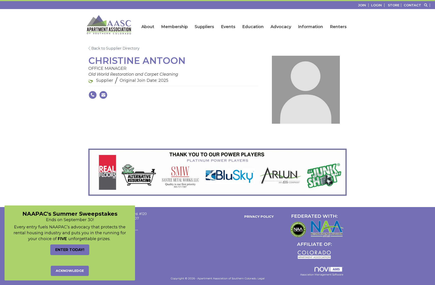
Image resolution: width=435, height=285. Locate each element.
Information (310, 26)
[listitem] (364, 5)
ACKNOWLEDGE (70, 271)
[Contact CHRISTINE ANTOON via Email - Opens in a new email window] (103, 95)
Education (253, 26)
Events (228, 26)
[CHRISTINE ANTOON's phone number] (92, 95)
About (147, 26)
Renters (338, 26)
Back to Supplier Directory (115, 48)
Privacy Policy (258, 217)
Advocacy (281, 26)
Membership (174, 26)
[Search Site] (428, 5)
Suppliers (204, 26)
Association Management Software (321, 274)
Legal (261, 278)
